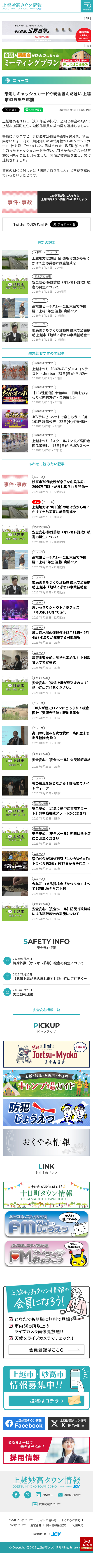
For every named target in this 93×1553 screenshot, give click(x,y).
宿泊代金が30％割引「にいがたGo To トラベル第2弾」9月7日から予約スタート (61, 861)
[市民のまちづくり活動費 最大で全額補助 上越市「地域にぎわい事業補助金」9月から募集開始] (15, 585)
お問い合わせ (72, 1495)
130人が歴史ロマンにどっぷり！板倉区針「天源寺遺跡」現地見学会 (60, 710)
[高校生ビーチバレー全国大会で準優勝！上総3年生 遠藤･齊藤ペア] (15, 559)
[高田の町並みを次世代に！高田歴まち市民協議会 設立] (15, 735)
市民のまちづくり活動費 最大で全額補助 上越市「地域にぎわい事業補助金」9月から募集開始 (61, 584)
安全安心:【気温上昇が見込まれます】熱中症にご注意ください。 (61, 685)
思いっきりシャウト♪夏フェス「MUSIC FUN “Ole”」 (55, 609)
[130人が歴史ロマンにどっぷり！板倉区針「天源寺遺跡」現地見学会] (15, 710)
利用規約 (77, 1525)
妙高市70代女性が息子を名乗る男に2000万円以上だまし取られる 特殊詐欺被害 (60, 484)
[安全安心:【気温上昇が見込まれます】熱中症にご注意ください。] (15, 685)
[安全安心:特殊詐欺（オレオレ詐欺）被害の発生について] (15, 534)
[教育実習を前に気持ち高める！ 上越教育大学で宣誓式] (15, 660)
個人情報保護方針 (57, 1525)
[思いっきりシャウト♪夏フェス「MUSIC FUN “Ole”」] (15, 610)
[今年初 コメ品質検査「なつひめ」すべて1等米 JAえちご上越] (15, 886)
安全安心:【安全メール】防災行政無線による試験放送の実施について (61, 911)
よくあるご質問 (70, 1520)
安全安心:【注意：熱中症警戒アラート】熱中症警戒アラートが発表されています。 (61, 810)
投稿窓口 (47, 1495)
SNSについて (18, 1525)
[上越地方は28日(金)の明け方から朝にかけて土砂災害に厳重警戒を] (15, 509)
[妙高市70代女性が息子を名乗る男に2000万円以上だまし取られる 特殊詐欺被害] (15, 484)
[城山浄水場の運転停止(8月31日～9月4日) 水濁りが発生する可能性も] (15, 635)
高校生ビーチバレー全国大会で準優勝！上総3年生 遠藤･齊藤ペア (59, 559)
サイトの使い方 (46, 1520)
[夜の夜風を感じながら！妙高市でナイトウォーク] (15, 786)
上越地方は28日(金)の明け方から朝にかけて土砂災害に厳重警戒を (61, 509)
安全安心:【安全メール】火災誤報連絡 (61, 759)
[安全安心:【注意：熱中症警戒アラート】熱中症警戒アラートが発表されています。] (15, 811)
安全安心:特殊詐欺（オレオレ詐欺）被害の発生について (61, 534)
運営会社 (35, 1525)
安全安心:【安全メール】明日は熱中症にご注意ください (61, 836)
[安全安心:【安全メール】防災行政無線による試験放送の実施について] (15, 911)
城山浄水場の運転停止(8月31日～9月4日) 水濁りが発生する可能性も (60, 635)
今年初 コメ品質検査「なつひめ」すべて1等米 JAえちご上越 (61, 886)
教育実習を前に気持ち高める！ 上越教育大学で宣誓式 (61, 660)
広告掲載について (50, 1504)
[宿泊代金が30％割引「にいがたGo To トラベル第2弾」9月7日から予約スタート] (15, 861)
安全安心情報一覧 (46, 1009)
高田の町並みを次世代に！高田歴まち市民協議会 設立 (61, 735)
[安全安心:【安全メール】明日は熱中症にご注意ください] (15, 836)
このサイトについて (20, 1520)
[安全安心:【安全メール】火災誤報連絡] (15, 760)
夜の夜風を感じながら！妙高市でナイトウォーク (61, 785)
